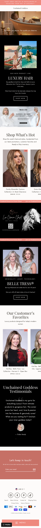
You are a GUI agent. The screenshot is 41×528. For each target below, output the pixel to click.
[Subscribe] (33, 469)
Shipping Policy (32, 500)
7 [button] (25, 439)
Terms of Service (25, 503)
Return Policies (14, 500)
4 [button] (20, 439)
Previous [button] (5, 115)
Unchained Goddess (20, 8)
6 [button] (23, 439)
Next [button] (36, 115)
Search (6, 500)
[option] (20, 116)
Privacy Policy (15, 503)
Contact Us (23, 500)
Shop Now (20, 98)
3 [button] (19, 439)
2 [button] (17, 439)
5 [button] (22, 439)
